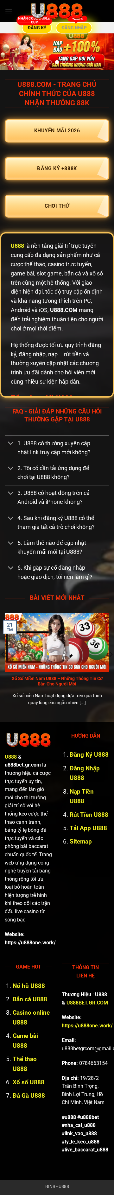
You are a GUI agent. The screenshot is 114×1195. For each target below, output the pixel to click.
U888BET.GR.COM (87, 1003)
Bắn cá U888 (30, 999)
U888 (17, 245)
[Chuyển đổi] (11, 444)
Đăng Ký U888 (89, 754)
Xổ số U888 (28, 1082)
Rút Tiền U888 (89, 814)
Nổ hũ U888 (29, 986)
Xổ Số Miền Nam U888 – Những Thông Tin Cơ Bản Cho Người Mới (57, 681)
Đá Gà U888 (29, 1095)
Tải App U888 (88, 828)
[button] (8, 11)
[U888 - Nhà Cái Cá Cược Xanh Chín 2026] (57, 11)
